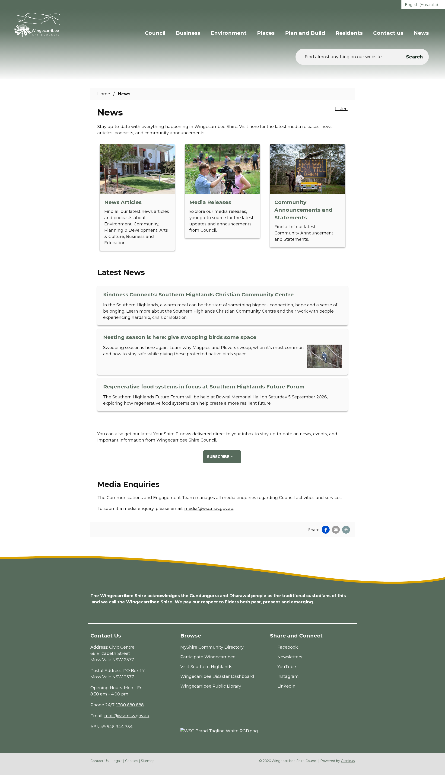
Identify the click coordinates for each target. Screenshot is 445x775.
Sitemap (148, 761)
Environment (229, 33)
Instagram (288, 676)
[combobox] (423, 4)
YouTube (286, 666)
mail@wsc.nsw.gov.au (126, 715)
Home (103, 93)
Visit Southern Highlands (206, 666)
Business (188, 33)
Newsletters (289, 657)
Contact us (388, 33)
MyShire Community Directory (212, 647)
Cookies (131, 761)
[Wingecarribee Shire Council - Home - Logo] (37, 25)
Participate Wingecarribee (207, 657)
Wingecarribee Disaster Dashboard (217, 676)
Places (266, 33)
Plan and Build (305, 33)
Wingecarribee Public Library (210, 686)
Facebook (287, 647)
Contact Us (99, 761)
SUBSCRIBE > (219, 457)
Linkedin (286, 686)
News (421, 33)
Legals (116, 761)
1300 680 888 (130, 705)
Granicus (348, 761)
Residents (349, 33)
